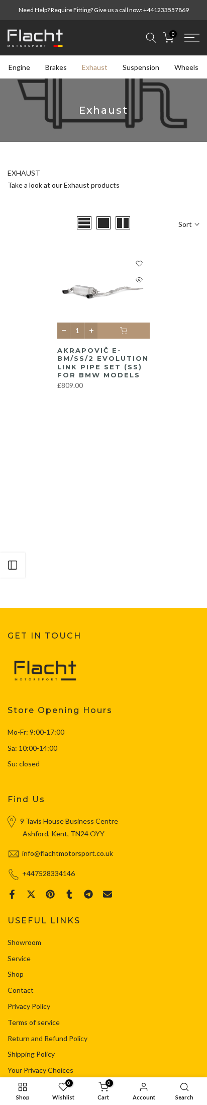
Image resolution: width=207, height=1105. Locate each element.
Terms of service (34, 1022)
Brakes (56, 67)
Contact (21, 990)
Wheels (186, 67)
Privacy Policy (29, 1006)
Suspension (141, 67)
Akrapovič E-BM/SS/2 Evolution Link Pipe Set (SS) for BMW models (103, 362)
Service (19, 958)
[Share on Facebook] (12, 894)
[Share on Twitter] (31, 894)
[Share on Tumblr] (69, 894)
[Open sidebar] (12, 565)
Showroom (24, 942)
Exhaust (95, 67)
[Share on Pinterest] (50, 894)
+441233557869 (166, 10)
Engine (19, 67)
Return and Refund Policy (47, 1038)
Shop (16, 974)
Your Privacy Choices (40, 1070)
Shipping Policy (31, 1054)
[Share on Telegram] (88, 894)
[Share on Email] (107, 894)
